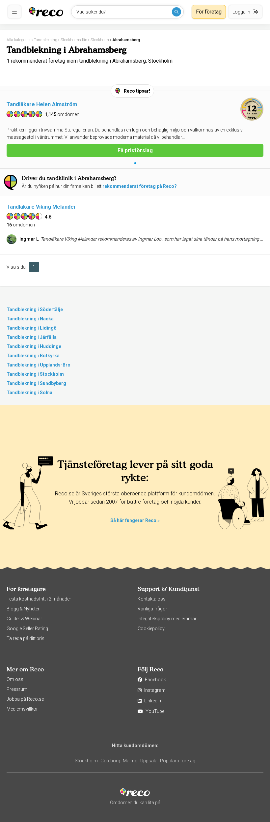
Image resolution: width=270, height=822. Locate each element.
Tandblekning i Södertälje (35, 309)
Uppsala (148, 760)
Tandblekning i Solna (29, 392)
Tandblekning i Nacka (30, 318)
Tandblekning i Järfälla (32, 337)
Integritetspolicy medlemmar (167, 618)
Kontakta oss (152, 599)
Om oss (15, 679)
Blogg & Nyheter (23, 608)
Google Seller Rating (27, 628)
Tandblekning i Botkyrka (33, 355)
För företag (209, 12)
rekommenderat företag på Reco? (139, 186)
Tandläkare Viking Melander (41, 207)
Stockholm (86, 760)
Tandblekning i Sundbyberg (36, 383)
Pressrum (17, 689)
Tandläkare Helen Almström (42, 104)
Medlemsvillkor (22, 709)
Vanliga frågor (152, 608)
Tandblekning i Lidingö (32, 328)
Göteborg (110, 760)
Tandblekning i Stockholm (35, 374)
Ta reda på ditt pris (25, 638)
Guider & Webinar (24, 618)
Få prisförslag (135, 150)
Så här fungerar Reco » (135, 520)
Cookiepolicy (151, 628)
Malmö (130, 760)
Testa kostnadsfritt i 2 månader (39, 599)
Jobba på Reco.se (25, 699)
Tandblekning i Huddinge (34, 346)
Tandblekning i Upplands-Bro (38, 364)
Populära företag (177, 760)
